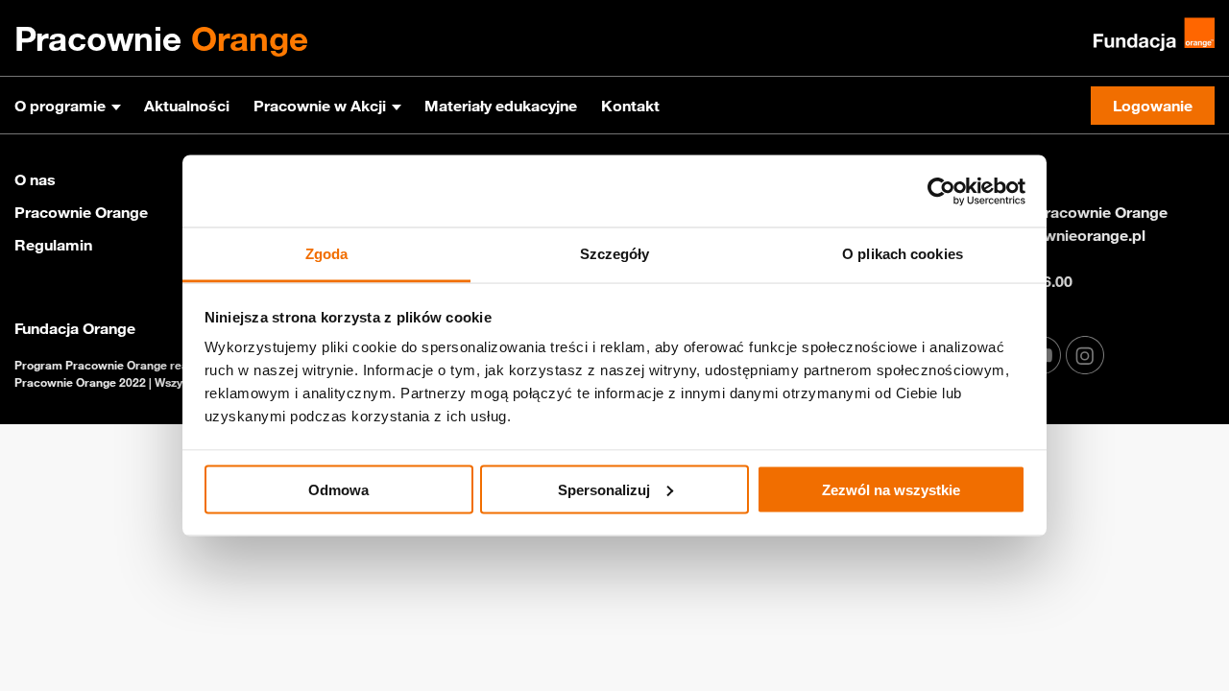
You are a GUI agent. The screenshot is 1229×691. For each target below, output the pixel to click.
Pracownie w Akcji (319, 105)
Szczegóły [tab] (615, 254)
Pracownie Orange (81, 212)
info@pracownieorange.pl (1053, 235)
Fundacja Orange (74, 328)
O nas (35, 179)
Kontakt (630, 105)
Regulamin (53, 244)
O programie (60, 105)
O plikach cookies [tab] (902, 254)
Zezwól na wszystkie (891, 489)
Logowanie (1153, 105)
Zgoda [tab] (327, 254)
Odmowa (338, 489)
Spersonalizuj (604, 489)
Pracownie (161, 38)
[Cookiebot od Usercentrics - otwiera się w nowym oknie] (941, 191)
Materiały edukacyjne (500, 105)
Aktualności (186, 105)
